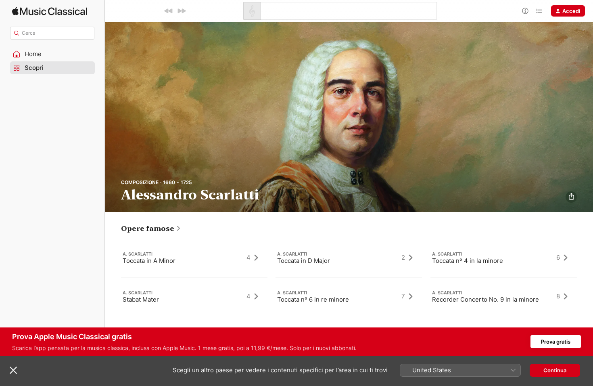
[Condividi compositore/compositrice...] (571, 197)
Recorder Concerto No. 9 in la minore (485, 299)
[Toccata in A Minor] (194, 257)
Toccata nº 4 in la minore (467, 260)
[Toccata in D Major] (349, 257)
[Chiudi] (13, 370)
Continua (554, 370)
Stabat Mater (141, 299)
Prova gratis (555, 341)
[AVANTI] (181, 10)
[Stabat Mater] (194, 296)
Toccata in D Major (303, 260)
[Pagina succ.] (585, 296)
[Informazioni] (525, 11)
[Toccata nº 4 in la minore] (503, 257)
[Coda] (538, 11)
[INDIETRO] (168, 10)
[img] (49, 11)
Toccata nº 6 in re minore (313, 299)
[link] (151, 228)
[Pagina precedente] (113, 296)
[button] (52, 54)
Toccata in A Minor (149, 260)
